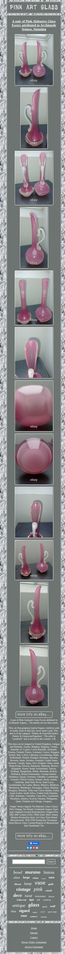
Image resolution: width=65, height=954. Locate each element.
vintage (23, 889)
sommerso (34, 916)
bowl (17, 872)
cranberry (47, 900)
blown (18, 884)
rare (52, 877)
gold (50, 884)
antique (19, 905)
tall (38, 899)
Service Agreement (34, 947)
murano (33, 872)
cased (49, 890)
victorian (44, 917)
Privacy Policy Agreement (33, 942)
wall (52, 906)
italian (36, 878)
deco (17, 895)
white (16, 877)
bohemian (40, 896)
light (31, 899)
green (44, 906)
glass (33, 905)
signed (24, 910)
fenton (49, 872)
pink (38, 889)
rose (24, 916)
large (26, 877)
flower (52, 896)
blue (13, 911)
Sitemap (34, 933)
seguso (35, 912)
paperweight (52, 912)
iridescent (21, 900)
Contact (34, 937)
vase (40, 883)
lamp (28, 884)
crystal (44, 878)
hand (28, 896)
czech (42, 912)
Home (34, 928)
